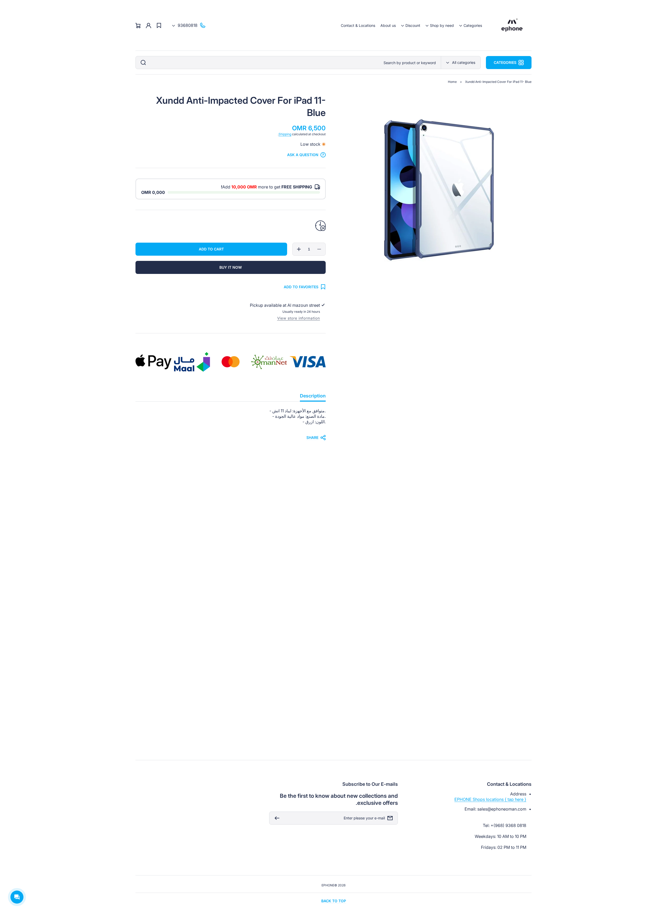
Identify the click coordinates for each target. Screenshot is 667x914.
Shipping (285, 134)
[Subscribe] (275, 818)
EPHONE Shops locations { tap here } (490, 799)
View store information (298, 318)
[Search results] (142, 62)
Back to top (333, 901)
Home (452, 82)
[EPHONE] (512, 25)
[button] (470, 25)
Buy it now (230, 267)
